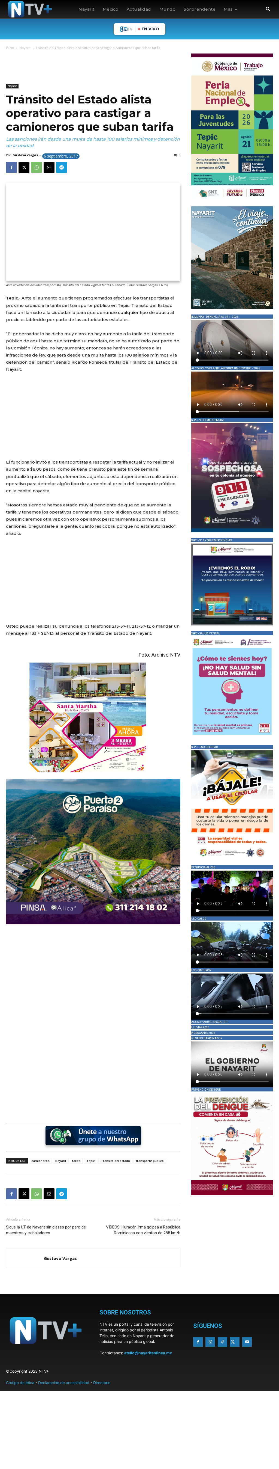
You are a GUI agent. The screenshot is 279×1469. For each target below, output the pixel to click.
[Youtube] (247, 1342)
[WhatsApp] (36, 167)
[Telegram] (61, 167)
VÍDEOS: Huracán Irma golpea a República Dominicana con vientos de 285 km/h (143, 1230)
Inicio (10, 48)
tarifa (76, 1161)
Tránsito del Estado (115, 1161)
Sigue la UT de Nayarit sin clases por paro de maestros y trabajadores (46, 1230)
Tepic (90, 1161)
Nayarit (25, 48)
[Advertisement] (105, 68)
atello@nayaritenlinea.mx (148, 1353)
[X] (24, 167)
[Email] (49, 167)
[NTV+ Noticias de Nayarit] (29, 9)
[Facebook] (11, 167)
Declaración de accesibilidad (63, 1382)
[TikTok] (222, 1342)
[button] (268, 9)
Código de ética (20, 1382)
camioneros (40, 1161)
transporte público (150, 1161)
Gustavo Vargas (25, 155)
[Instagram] (210, 1342)
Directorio (101, 1382)
